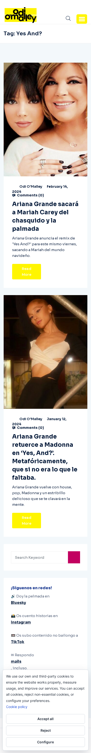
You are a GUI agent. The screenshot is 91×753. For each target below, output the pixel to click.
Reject (46, 730)
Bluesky (18, 602)
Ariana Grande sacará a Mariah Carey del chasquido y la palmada (45, 216)
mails (16, 661)
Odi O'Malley (30, 186)
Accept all (45, 719)
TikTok (17, 642)
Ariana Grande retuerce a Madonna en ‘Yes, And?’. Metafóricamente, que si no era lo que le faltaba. (44, 457)
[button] (81, 18)
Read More (26, 272)
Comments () (30, 195)
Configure (45, 742)
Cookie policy (16, 707)
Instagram (21, 622)
